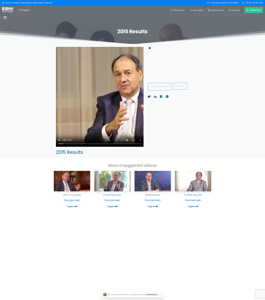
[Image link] (72, 181)
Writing (125, 236)
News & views (127, 263)
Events (124, 250)
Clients (124, 258)
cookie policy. (151, 294)
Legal (124, 267)
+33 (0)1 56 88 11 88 (254, 2)
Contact (180, 86)
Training (125, 241)
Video (124, 245)
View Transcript (159, 86)
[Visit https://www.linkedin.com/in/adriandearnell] (5, 17)
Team (124, 254)
